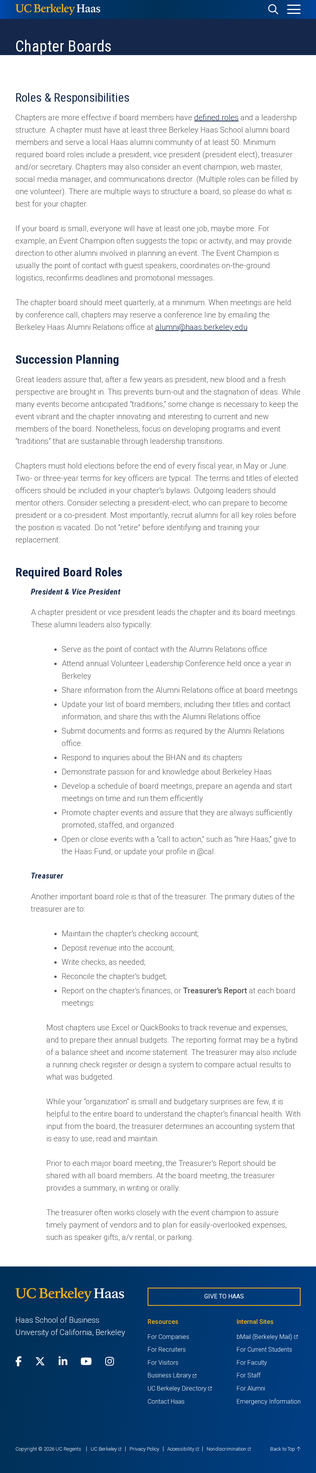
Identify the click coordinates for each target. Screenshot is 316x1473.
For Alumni (251, 1388)
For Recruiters (167, 1349)
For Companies (168, 1336)
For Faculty (252, 1362)
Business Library (172, 1375)
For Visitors (163, 1362)
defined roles (216, 117)
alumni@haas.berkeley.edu (201, 327)
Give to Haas (224, 1296)
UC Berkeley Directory (180, 1388)
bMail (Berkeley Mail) (267, 1336)
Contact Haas (166, 1401)
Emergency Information (269, 1401)
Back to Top (283, 1448)
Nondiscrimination (229, 1449)
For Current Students (264, 1349)
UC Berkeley (106, 1449)
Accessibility (183, 1449)
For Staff (249, 1375)
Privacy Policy (144, 1449)
